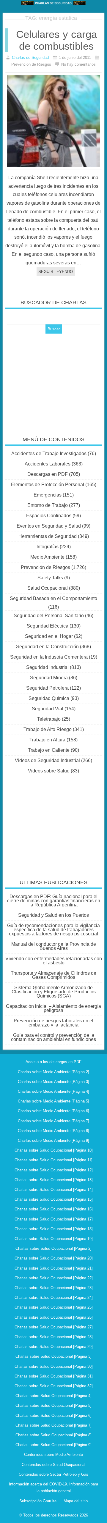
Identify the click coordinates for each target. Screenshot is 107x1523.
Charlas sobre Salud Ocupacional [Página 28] (54, 1337)
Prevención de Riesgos (45, 567)
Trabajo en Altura (47, 739)
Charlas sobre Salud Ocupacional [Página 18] (54, 1229)
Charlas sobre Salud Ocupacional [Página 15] (54, 1199)
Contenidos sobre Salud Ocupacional (53, 1464)
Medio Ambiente (47, 557)
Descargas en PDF (47, 474)
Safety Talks (50, 577)
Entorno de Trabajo (47, 505)
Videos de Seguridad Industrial (47, 760)
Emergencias (48, 494)
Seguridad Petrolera (47, 688)
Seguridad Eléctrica (47, 625)
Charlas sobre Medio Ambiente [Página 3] (53, 1081)
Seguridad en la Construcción (47, 646)
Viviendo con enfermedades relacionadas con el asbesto (53, 960)
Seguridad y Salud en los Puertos (53, 915)
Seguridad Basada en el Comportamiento (53, 598)
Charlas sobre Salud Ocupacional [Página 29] (54, 1346)
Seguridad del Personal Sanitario (49, 615)
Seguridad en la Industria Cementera (49, 656)
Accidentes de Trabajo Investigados (48, 453)
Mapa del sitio (76, 1501)
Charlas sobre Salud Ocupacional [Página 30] (54, 1366)
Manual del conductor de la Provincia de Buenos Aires (53, 946)
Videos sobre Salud (49, 770)
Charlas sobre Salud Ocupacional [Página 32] (54, 1386)
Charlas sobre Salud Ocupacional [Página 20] (54, 1258)
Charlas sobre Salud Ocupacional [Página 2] (53, 1248)
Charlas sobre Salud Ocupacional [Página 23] (54, 1288)
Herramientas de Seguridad (47, 536)
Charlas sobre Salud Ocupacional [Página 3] (53, 1356)
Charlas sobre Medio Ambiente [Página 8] (53, 1130)
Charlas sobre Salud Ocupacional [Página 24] (54, 1297)
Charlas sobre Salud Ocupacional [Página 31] (54, 1376)
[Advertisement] (53, 381)
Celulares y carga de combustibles (56, 40)
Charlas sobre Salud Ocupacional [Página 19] (54, 1238)
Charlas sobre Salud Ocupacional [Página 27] (54, 1327)
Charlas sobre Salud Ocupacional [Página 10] (54, 1150)
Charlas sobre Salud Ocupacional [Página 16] (54, 1209)
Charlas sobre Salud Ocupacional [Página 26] (54, 1317)
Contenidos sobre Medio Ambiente (53, 1454)
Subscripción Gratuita (37, 1501)
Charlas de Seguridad (30, 57)
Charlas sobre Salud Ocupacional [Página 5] (53, 1405)
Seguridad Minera (49, 677)
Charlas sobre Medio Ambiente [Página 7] (53, 1121)
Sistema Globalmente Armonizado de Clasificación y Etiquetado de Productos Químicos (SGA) (54, 991)
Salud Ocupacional (47, 588)
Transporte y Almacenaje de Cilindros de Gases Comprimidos (53, 975)
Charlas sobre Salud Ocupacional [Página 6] (53, 1415)
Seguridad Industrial (47, 667)
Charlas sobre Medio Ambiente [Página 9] (53, 1140)
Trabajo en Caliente (49, 750)
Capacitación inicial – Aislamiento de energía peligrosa (53, 1008)
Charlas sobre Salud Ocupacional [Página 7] (53, 1425)
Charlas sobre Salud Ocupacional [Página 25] (54, 1307)
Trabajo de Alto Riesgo (47, 729)
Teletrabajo (49, 719)
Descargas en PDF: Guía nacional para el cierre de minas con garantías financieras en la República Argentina (53, 900)
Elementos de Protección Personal (47, 484)
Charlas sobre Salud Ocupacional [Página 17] (54, 1219)
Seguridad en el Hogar (49, 636)
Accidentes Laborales (47, 463)
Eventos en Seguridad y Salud (49, 525)
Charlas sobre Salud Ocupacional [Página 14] (54, 1189)
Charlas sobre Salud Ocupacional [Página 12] (54, 1170)
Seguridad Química (49, 698)
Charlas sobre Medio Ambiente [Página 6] (53, 1111)
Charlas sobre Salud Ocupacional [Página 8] (53, 1435)
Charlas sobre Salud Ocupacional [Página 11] (53, 1160)
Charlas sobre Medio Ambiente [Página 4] (53, 1091)
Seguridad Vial (47, 708)
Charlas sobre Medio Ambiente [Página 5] (53, 1101)
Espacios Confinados (48, 515)
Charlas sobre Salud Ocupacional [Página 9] (53, 1445)
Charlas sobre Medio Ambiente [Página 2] (53, 1072)
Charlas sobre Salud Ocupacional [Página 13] (54, 1180)
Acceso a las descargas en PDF (53, 1062)
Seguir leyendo (55, 271)
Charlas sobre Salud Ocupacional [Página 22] (54, 1278)
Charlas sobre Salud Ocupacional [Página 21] (54, 1268)
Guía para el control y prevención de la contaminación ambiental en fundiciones (53, 1037)
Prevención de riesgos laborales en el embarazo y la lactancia (53, 1022)
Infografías (48, 546)
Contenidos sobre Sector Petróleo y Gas (53, 1474)
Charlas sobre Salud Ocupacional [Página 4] (53, 1395)
